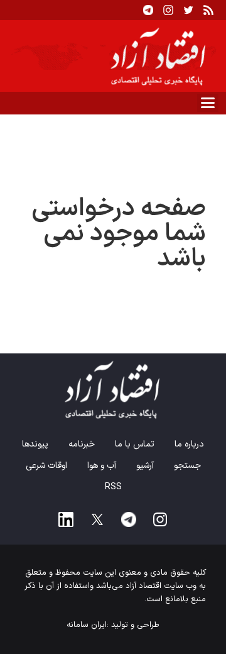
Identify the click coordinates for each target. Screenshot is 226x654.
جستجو (187, 465)
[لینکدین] (66, 519)
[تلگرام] (148, 10)
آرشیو (145, 465)
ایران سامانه (87, 625)
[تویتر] (188, 10)
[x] (97, 519)
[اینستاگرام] (168, 10)
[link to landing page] (113, 56)
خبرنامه (81, 444)
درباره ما (189, 444)
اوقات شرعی (46, 465)
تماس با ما (134, 444)
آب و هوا (101, 465)
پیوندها (35, 444)
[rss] (208, 10)
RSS (113, 487)
